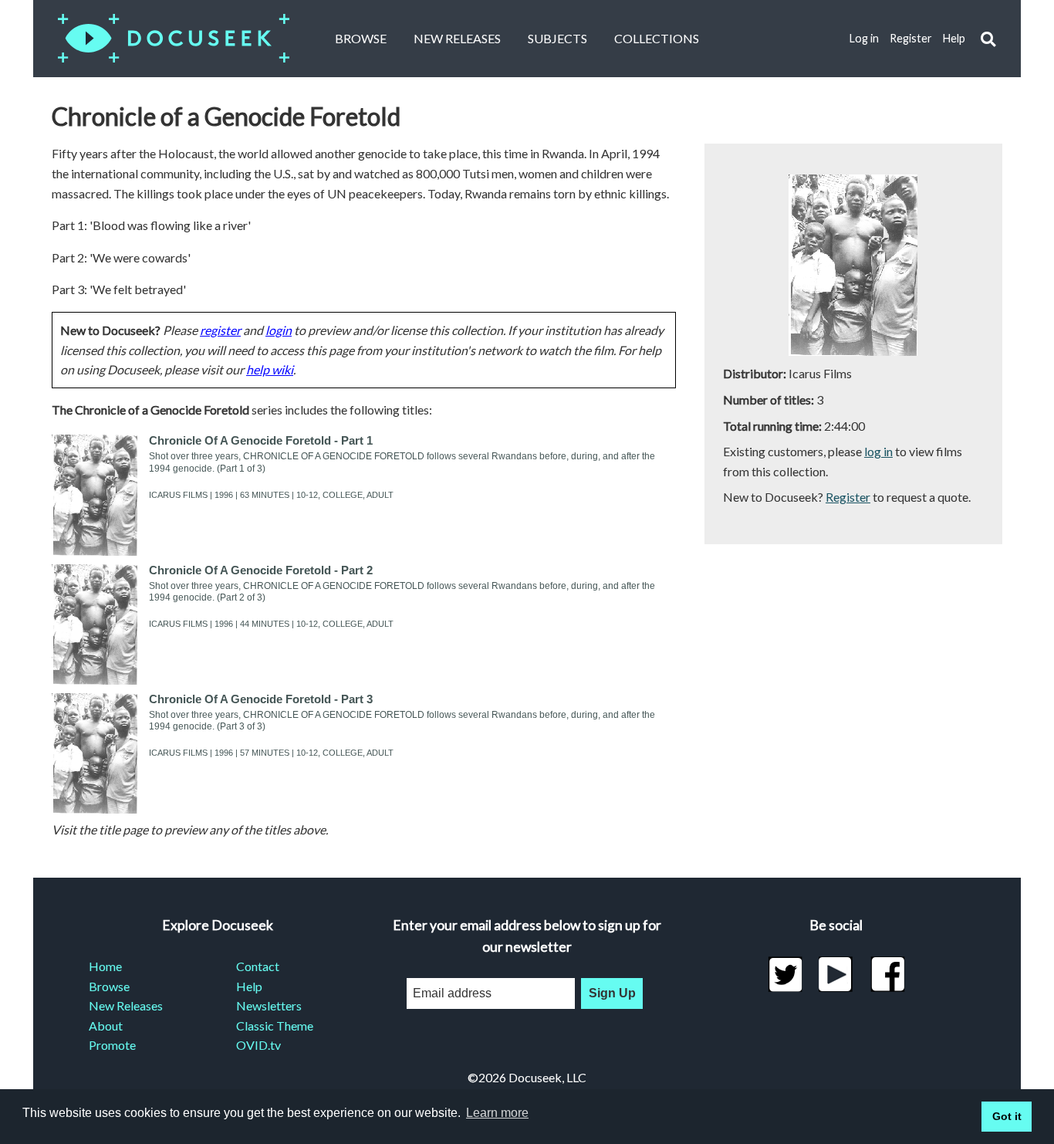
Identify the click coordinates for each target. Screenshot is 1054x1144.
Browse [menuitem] (109, 986)
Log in (864, 38)
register (220, 330)
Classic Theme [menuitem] (274, 1025)
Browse (361, 38)
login (278, 330)
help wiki (269, 369)
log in (878, 451)
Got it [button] (1007, 1116)
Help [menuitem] (249, 986)
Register (911, 38)
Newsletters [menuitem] (269, 1005)
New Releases (457, 38)
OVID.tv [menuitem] (258, 1044)
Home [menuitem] (105, 966)
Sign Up (612, 993)
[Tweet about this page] (785, 974)
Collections (656, 38)
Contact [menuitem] (257, 966)
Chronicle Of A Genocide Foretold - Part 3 (261, 699)
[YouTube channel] (836, 974)
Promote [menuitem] (112, 1044)
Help (954, 38)
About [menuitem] (106, 1025)
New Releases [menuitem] (126, 1005)
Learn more (497, 1112)
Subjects (557, 38)
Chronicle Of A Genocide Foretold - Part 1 (261, 440)
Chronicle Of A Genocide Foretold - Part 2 (261, 570)
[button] (988, 39)
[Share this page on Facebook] (887, 974)
